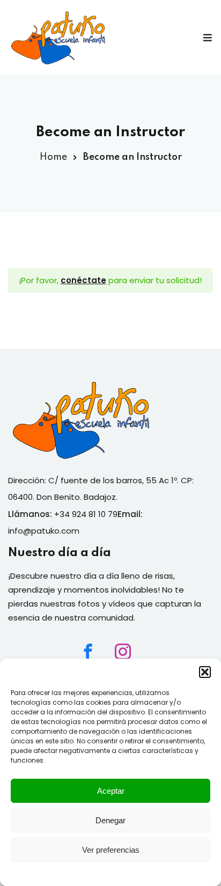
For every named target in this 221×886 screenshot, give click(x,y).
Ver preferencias (110, 849)
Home (53, 157)
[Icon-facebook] (88, 652)
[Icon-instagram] (123, 652)
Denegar (110, 820)
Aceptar (110, 790)
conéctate (83, 280)
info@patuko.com (43, 530)
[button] (205, 672)
